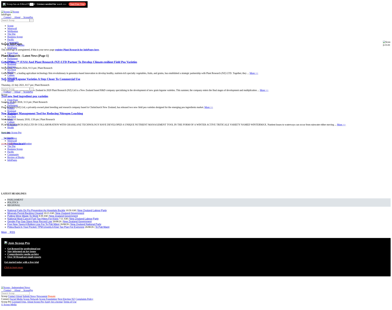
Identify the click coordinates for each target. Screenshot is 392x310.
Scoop (10, 25)
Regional (11, 64)
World (10, 72)
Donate (51, 296)
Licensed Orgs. (19, 301)
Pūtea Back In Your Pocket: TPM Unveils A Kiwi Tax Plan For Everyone (45, 227)
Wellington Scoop (16, 143)
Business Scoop (15, 36)
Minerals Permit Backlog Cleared (25, 213)
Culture (11, 75)
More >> (254, 73)
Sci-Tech (11, 69)
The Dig (11, 34)
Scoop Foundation (48, 299)
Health (10, 80)
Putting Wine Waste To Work (22, 216)
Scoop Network (31, 299)
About (19, 296)
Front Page (12, 53)
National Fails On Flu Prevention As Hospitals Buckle (36, 210)
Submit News (29, 296)
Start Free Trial (77, 4)
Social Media (16, 299)
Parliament (12, 58)
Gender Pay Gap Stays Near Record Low (29, 221)
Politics (10, 61)
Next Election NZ (66, 299)
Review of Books (15, 45)
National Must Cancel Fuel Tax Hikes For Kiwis (32, 218)
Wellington (12, 31)
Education (12, 78)
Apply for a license (53, 301)
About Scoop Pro (35, 301)
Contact (11, 296)
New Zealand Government (69, 213)
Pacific (10, 39)
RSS (11, 232)
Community (13, 42)
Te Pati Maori (102, 227)
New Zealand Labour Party (92, 210)
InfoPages (12, 48)
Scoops (10, 56)
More (4, 232)
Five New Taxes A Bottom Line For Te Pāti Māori (33, 224)
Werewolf (12, 28)
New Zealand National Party (85, 224)
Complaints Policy (84, 299)
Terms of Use (69, 301)
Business (11, 67)
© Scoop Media (9, 304)
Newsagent (41, 296)
